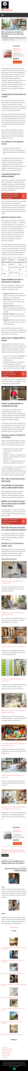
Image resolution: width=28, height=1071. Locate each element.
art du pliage (11, 849)
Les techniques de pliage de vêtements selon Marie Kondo (13, 973)
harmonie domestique (19, 849)
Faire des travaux (6, 1053)
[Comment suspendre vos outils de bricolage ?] (14, 635)
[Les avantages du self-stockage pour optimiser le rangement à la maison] (14, 732)
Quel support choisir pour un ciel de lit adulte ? (10, 997)
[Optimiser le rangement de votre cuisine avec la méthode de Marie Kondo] (14, 700)
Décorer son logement (7, 1050)
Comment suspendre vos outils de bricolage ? (12, 646)
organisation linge (11, 851)
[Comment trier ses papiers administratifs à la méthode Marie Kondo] (14, 602)
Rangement (5, 855)
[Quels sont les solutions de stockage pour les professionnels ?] (14, 667)
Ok (14, 1068)
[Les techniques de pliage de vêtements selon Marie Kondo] (14, 765)
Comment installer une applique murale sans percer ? (12, 1034)
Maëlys (11, 39)
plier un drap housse (20, 851)
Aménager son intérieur (7, 1048)
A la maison (5, 1047)
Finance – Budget (6, 1055)
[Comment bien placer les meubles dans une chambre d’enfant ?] (14, 569)
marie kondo (4, 851)
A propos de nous (14, 927)
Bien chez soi (6, 10)
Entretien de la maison (7, 1052)
